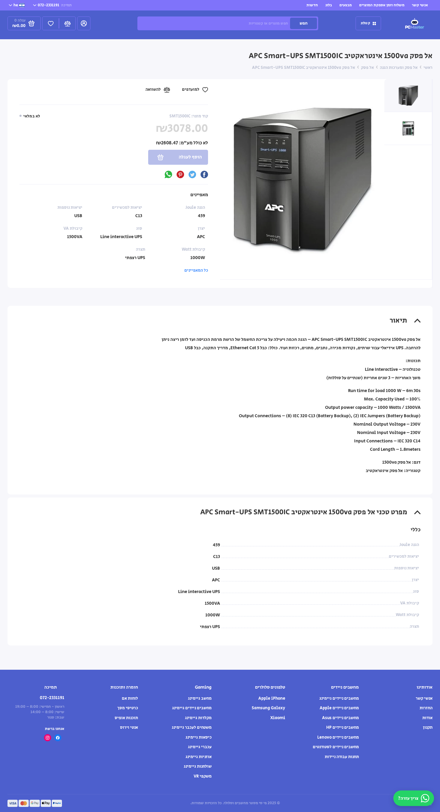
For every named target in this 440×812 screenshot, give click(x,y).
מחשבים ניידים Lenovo (338, 737)
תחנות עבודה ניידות (342, 757)
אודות (427, 718)
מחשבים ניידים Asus (340, 718)
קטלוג (365, 23)
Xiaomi (277, 718)
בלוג (328, 5)
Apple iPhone (271, 698)
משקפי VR (203, 776)
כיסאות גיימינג (199, 737)
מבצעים (345, 5)
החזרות (426, 708)
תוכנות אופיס (126, 718)
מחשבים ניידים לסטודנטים (336, 747)
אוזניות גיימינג (199, 757)
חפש (303, 23)
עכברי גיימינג (200, 747)
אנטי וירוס (129, 728)
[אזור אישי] (83, 23)
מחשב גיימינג (200, 698)
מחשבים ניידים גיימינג (339, 698)
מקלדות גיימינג (198, 718)
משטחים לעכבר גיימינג (192, 728)
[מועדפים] (51, 23)
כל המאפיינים (196, 270)
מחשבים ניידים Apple (339, 708)
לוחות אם (130, 698)
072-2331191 (55, 5)
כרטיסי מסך (127, 708)
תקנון (428, 728)
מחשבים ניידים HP (342, 728)
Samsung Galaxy (268, 708)
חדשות (312, 5)
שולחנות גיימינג (198, 766)
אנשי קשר (420, 5)
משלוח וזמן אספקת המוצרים (381, 5)
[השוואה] (67, 23)
